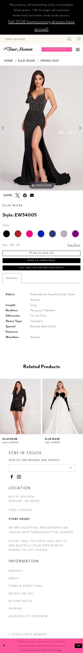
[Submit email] (70, 467)
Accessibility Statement (29, 616)
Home (8, 60)
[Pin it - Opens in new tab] (25, 195)
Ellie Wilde (26, 60)
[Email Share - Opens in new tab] (32, 195)
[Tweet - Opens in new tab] (17, 195)
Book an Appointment (42, 260)
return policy (21, 601)
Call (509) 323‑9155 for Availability (41, 268)
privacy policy (21, 593)
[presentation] (20, 406)
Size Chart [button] (73, 245)
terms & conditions (25, 586)
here (60, 650)
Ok (79, 645)
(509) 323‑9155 (20, 510)
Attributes (12, 278)
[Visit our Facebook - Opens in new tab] (12, 477)
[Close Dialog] (4, 646)
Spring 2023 (49, 60)
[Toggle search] (69, 39)
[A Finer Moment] (18, 49)
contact (16, 571)
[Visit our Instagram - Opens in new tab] (19, 477)
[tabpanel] (41, 128)
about (14, 578)
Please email (19, 541)
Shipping (15, 608)
